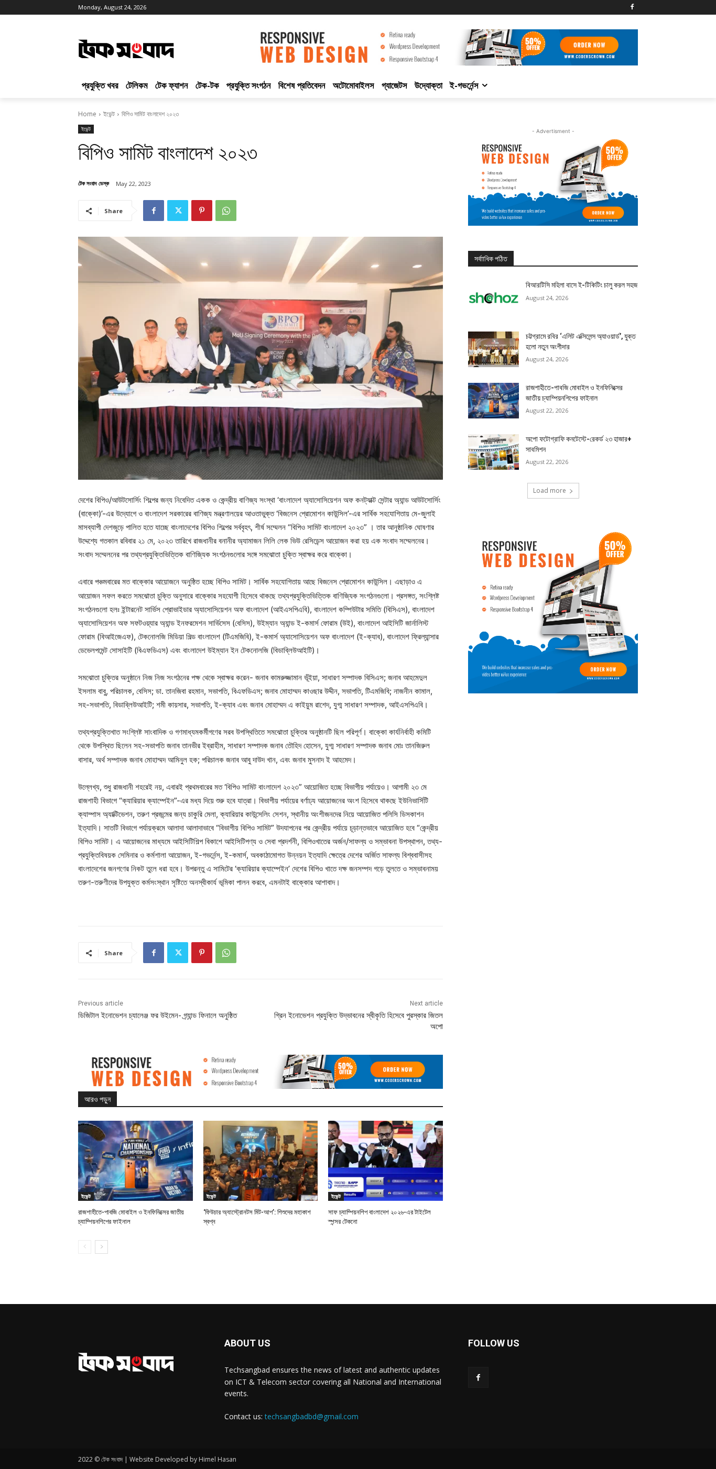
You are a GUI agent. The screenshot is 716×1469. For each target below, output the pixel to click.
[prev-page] (84, 1247)
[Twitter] (177, 210)
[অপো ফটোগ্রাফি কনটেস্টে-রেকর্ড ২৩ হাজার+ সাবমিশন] (493, 452)
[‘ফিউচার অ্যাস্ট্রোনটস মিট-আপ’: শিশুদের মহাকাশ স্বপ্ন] (260, 1161)
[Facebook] (632, 8)
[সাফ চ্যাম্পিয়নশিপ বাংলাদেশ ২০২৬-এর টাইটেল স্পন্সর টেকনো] (385, 1161)
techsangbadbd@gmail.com (312, 1416)
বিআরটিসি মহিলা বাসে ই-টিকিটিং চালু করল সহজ (581, 285)
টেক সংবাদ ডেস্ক (93, 183)
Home (87, 113)
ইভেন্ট (109, 113)
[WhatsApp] (225, 210)
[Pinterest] (201, 210)
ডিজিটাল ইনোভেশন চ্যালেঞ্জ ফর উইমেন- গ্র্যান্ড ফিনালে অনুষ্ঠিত (157, 1015)
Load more (549, 490)
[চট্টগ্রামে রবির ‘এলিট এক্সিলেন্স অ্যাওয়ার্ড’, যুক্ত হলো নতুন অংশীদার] (493, 349)
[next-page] (101, 1247)
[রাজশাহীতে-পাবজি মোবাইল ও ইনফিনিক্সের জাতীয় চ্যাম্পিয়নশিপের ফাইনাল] (135, 1161)
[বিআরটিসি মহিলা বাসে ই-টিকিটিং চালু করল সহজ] (493, 298)
